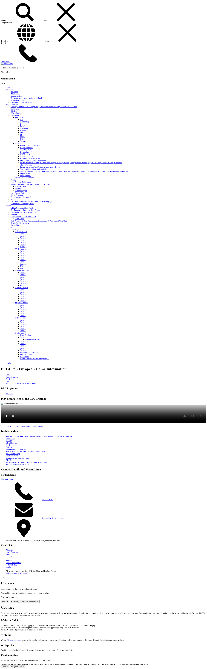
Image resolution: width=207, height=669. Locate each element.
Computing (24, 122)
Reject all (5, 601)
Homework (24, 357)
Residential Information (29, 352)
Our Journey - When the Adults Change (26, 210)
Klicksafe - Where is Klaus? (30, 158)
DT (21, 124)
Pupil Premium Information (21, 182)
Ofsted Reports (16, 113)
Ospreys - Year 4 (21, 303)
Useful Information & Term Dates (23, 217)
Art (21, 120)
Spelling (23, 264)
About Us (9, 89)
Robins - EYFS (21, 232)
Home (8, 87)
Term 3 (23, 238)
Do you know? (26, 152)
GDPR (13, 199)
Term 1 (23, 234)
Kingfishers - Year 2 (22, 270)
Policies (13, 180)
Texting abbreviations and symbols (33, 169)
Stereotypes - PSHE (32, 339)
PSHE (22, 137)
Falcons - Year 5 (21, 318)
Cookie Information (13, 563)
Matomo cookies (13, 640)
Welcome (14, 92)
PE (21, 135)
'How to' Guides (26, 165)
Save (22, 667)
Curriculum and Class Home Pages (24, 212)
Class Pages (15, 229)
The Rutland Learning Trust (21, 102)
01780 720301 (47, 500)
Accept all (14, 601)
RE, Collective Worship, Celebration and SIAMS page (31, 201)
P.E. (21, 266)
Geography (24, 128)
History (23, 130)
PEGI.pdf (9, 394)
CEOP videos (25, 154)
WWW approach (26, 148)
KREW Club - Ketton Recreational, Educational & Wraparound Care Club (39, 221)
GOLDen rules (26, 150)
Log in (8, 363)
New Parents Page (17, 193)
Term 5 (23, 242)
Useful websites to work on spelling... (34, 359)
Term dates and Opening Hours (22, 197)
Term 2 (23, 236)
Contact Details (16, 96)
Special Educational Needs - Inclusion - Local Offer (30, 184)
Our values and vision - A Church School (26, 98)
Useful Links (15, 225)
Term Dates (19, 219)
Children (9, 227)
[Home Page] (7, 64)
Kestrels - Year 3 (21, 288)
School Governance (18, 100)
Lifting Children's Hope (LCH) (22, 208)
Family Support (21, 191)
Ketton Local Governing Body (22, 204)
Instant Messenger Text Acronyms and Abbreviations (40, 167)
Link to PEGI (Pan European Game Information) (24, 426)
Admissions (15, 109)
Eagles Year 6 (20, 333)
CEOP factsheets (26, 156)
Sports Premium (17, 195)
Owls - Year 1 (20, 249)
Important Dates (26, 354)
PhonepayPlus (25, 176)
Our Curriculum (21, 117)
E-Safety (14, 111)
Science (23, 141)
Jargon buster (25, 173)
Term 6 (23, 245)
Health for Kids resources (20, 223)
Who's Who (15, 94)
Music (22, 133)
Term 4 (23, 240)
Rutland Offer (20, 186)
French (22, 126)
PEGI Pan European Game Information (35, 161)
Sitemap (9, 560)
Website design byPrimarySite (18, 573)
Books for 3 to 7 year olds (30, 145)
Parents (8, 206)
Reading (23, 247)
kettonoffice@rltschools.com (53, 518)
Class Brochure (26, 335)
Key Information (12, 105)
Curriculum (15, 115)
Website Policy (11, 565)
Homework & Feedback (24, 178)
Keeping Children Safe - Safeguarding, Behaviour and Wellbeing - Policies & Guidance (44, 107)
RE (21, 139)
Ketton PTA (15, 214)
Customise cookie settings (29, 601)
